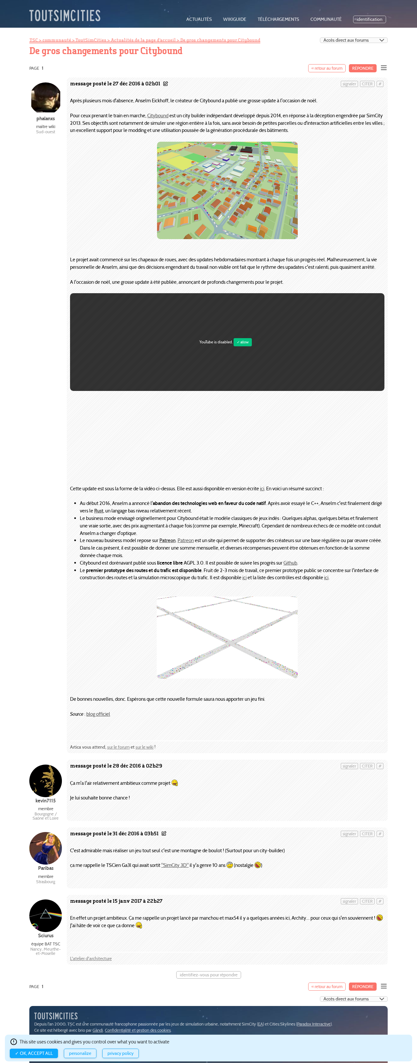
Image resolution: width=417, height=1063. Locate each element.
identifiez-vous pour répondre (208, 975)
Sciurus (45, 935)
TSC (33, 40)
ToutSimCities (90, 40)
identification (369, 19)
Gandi (98, 1030)
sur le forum (118, 747)
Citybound (157, 115)
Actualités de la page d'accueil (143, 40)
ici (262, 488)
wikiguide (234, 19)
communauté (326, 19)
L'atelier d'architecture (91, 958)
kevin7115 (46, 800)
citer (367, 84)
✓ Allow (243, 342)
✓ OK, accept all (34, 1053)
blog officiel (98, 714)
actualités (199, 19)
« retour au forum (326, 68)
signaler (349, 84)
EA (260, 1024)
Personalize (80, 1053)
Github (290, 563)
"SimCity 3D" (175, 865)
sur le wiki (144, 747)
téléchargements (278, 19)
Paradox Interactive (314, 1024)
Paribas (45, 868)
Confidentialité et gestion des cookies (138, 1030)
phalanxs (45, 118)
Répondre (362, 68)
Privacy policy (121, 1053)
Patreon (186, 540)
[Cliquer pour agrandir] (227, 237)
